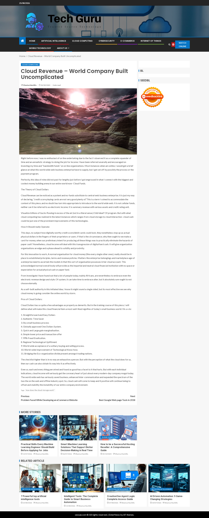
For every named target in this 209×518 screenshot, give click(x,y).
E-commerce (127, 40)
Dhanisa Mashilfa (30, 85)
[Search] (169, 44)
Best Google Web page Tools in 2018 (117, 398)
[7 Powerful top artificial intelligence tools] (40, 478)
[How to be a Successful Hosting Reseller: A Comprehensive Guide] (118, 427)
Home (32, 40)
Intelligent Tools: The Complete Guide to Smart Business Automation (81, 499)
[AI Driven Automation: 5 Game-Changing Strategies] (169, 478)
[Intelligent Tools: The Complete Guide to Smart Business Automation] (83, 478)
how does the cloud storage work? (40, 390)
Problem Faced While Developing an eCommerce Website (49, 398)
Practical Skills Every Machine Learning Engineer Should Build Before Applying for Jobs (37, 447)
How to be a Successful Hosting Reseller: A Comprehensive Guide (118, 447)
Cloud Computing (82, 40)
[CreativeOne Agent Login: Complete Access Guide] (126, 478)
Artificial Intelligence (53, 40)
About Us (62, 48)
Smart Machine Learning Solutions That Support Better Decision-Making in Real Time (77, 447)
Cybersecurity (106, 40)
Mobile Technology (40, 48)
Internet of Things (151, 40)
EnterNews (114, 514)
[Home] (22, 41)
